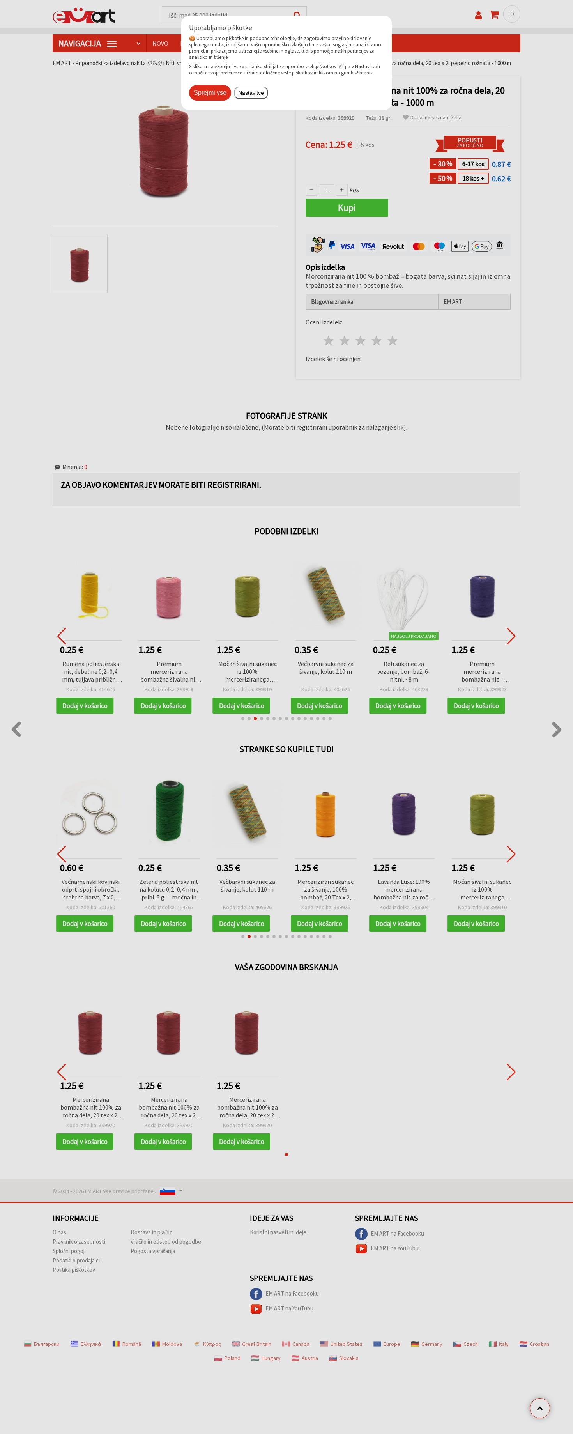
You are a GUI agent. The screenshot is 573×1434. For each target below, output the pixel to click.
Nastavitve (251, 93)
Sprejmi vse (210, 92)
